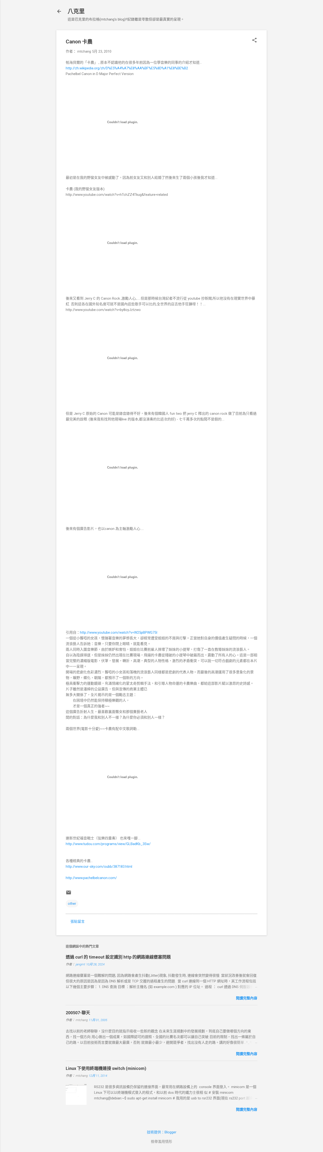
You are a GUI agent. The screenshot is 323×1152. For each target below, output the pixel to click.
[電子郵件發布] (68, 894)
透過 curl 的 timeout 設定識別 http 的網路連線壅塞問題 (118, 957)
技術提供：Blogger (161, 1132)
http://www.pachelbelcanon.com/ (91, 878)
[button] (254, 40)
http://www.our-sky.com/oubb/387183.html (99, 866)
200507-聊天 (78, 1012)
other (72, 903)
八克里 (76, 11)
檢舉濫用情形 (161, 1141)
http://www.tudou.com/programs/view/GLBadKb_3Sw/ (108, 844)
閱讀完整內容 (246, 998)
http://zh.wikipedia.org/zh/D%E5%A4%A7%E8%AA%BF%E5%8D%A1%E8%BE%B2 (127, 68)
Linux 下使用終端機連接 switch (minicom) (106, 1068)
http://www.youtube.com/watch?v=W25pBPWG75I (118, 632)
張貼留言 (77, 921)
